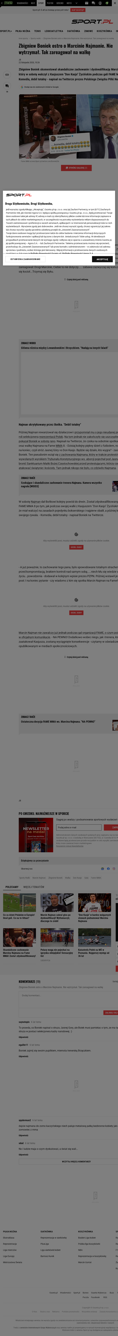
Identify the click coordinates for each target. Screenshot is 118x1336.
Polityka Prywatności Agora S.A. (78, 253)
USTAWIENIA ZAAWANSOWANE (25, 259)
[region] (59, 228)
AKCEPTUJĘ (102, 259)
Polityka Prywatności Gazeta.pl (46, 253)
